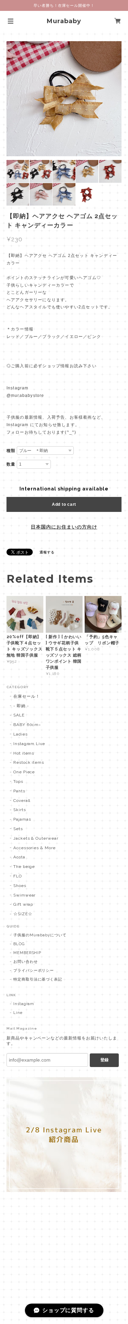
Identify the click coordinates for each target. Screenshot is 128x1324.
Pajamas (22, 819)
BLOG (19, 944)
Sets (18, 828)
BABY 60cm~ (27, 724)
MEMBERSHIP (27, 953)
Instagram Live (29, 743)
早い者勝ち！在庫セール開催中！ (64, 5)
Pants (19, 791)
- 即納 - (21, 706)
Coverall (22, 800)
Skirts (19, 809)
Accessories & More (34, 847)
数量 (10, 464)
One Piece (24, 772)
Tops (18, 781)
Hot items (23, 753)
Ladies (20, 734)
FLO (17, 876)
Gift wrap (23, 904)
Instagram (23, 1004)
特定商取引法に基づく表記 (37, 979)
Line (18, 1013)
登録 (104, 1059)
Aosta (19, 857)
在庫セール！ (26, 696)
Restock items (28, 762)
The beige (24, 866)
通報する (47, 552)
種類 (10, 450)
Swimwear (24, 895)
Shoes (19, 885)
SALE (19, 715)
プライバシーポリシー (33, 970)
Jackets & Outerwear (35, 838)
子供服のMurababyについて (40, 935)
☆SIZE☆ (22, 913)
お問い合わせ (25, 961)
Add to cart (64, 504)
